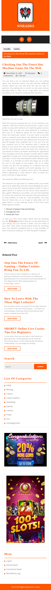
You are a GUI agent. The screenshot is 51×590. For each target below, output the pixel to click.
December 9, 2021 (14, 73)
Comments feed (13, 569)
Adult (8, 385)
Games (9, 406)
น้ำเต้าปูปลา (13, 221)
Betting (9, 389)
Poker (9, 414)
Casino (17, 49)
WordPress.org (13, 573)
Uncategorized (13, 423)
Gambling (10, 402)
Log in (9, 561)
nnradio (25, 26)
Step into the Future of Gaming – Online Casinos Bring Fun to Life (22, 266)
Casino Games (13, 398)
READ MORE (13, 289)
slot (8, 418)
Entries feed (12, 565)
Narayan (31, 73)
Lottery (9, 410)
